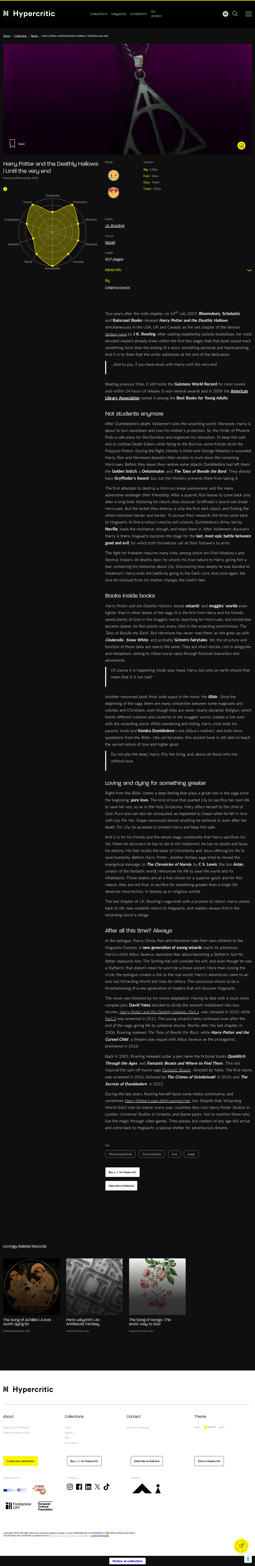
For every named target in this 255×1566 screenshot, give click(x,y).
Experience (71, 1443)
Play (67, 1437)
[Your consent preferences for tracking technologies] (248, 1559)
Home (6, 35)
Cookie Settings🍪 (100, 1535)
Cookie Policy (83, 1535)
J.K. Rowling (114, 226)
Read (68, 1427)
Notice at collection (127, 1561)
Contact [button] (134, 1417)
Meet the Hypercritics (16, 1432)
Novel (110, 243)
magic (191, 1154)
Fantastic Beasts (176, 1069)
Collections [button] (74, 1417)
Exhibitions (138, 14)
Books (34, 35)
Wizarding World (120, 1154)
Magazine (118, 14)
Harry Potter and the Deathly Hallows (152, 1011)
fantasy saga (116, 334)
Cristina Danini (117, 288)
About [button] (8, 1417)
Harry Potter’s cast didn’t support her (157, 1100)
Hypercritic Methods (16, 1427)
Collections (98, 14)
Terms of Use (55, 1535)
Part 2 (110, 1018)
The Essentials (152, 1154)
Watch (69, 1432)
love (174, 1154)
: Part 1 (192, 1011)
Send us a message (138, 1427)
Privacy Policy (69, 1535)
